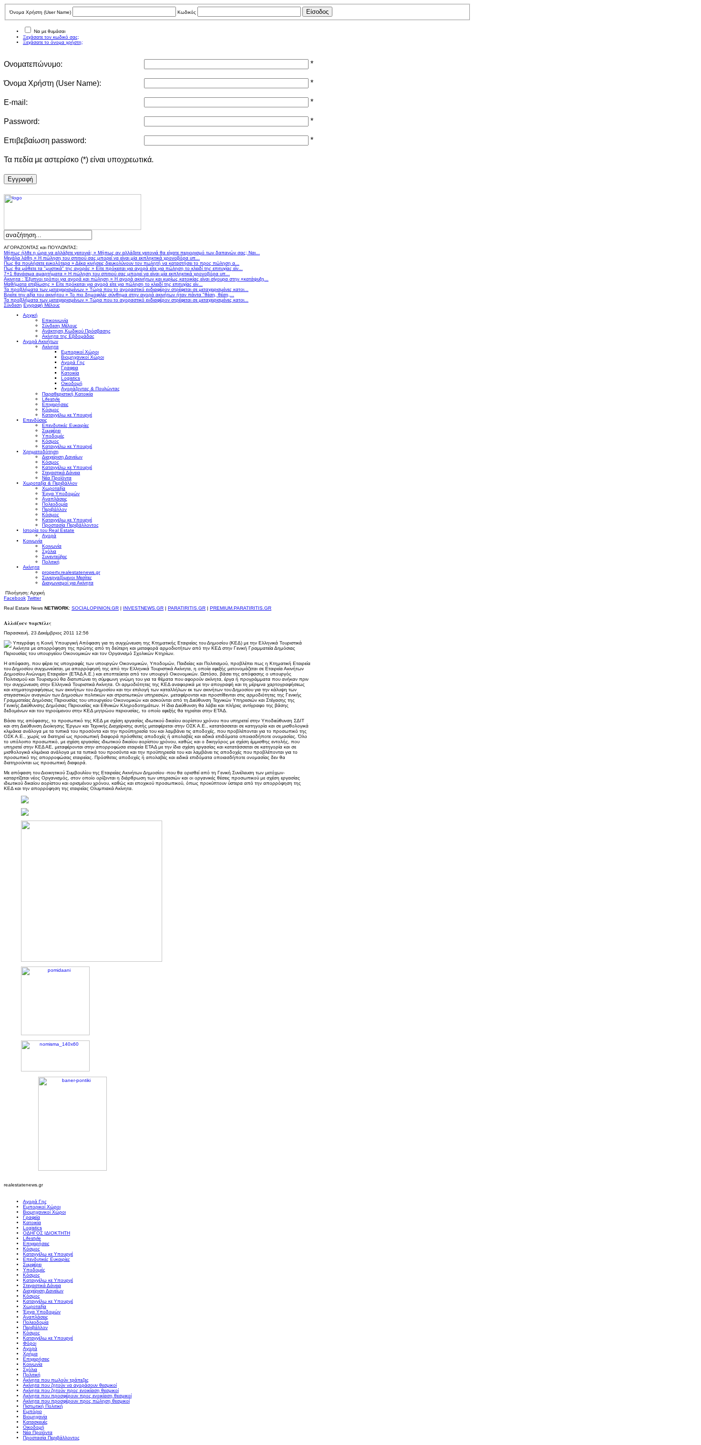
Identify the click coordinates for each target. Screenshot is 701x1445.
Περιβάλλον (35, 1327)
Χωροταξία (34, 1306)
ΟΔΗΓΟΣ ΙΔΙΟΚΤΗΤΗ (46, 1233)
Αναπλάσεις (35, 1317)
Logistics (32, 1227)
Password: (22, 121)
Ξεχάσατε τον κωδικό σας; (51, 37)
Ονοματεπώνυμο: (33, 64)
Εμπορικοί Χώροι (42, 1206)
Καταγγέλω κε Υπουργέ (48, 1254)
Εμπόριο (32, 1411)
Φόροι (29, 1343)
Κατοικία (32, 1222)
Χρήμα (30, 1353)
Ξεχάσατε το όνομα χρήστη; (53, 42)
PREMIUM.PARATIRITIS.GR (240, 608)
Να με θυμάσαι (49, 31)
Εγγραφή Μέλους (41, 305)
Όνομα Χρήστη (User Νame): (52, 83)
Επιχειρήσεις (36, 1243)
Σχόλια (30, 1369)
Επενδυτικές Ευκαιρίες (46, 1259)
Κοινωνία (32, 1364)
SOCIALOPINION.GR (95, 608)
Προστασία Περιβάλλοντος (51, 1437)
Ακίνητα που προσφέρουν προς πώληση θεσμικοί (76, 1400)
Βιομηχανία (35, 1416)
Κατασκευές (35, 1421)
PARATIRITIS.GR (187, 608)
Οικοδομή (33, 1427)
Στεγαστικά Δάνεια (42, 1285)
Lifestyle (32, 1238)
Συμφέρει (32, 1264)
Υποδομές (34, 1269)
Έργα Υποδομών (42, 1311)
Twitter (34, 598)
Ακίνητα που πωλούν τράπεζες (56, 1380)
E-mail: (16, 102)
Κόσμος (31, 1248)
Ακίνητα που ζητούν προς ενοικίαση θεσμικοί (71, 1390)
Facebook (15, 598)
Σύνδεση (13, 305)
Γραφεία (31, 1217)
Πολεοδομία (36, 1322)
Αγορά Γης (35, 1201)
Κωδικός (186, 12)
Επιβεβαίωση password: (45, 140)
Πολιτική (32, 1374)
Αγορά (30, 1348)
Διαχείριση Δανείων (43, 1290)
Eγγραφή (20, 179)
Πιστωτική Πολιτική (43, 1406)
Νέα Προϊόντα (37, 1432)
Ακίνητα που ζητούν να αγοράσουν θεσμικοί (70, 1385)
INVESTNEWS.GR (143, 608)
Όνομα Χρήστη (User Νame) (40, 12)
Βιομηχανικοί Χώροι (44, 1212)
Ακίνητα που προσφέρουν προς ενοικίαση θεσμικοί (77, 1395)
